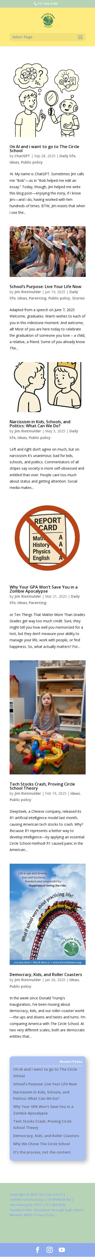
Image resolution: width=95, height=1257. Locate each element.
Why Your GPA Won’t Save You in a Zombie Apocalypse (44, 589)
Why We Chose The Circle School (41, 1143)
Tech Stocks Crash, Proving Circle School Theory (42, 786)
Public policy (32, 162)
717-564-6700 (47, 4)
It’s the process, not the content (42, 1152)
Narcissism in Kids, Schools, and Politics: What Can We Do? (40, 424)
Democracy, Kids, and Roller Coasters (46, 974)
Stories (78, 298)
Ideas (14, 162)
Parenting (37, 298)
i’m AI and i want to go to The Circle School (44, 148)
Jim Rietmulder (27, 291)
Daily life (67, 155)
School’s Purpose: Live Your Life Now (45, 286)
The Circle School (50, 1194)
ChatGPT (22, 155)
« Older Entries (23, 1053)
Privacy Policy (45, 1215)
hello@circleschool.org (27, 1199)
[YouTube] (62, 1250)
